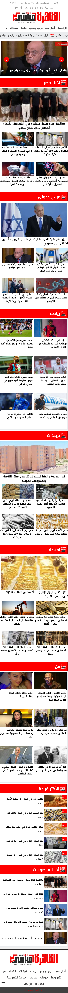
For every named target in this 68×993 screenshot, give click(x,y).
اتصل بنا (39, 983)
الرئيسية (62, 27)
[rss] (41, 7)
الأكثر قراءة (49, 789)
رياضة (23, 27)
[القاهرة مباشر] (36, 17)
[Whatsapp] (36, 7)
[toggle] (3, 28)
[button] (6, 59)
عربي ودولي (36, 27)
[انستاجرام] (31, 7)
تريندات (14, 27)
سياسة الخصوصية (17, 977)
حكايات (33, 977)
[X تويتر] (26, 7)
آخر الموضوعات (46, 870)
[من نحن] (46, 7)
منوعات (44, 977)
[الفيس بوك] (21, 7)
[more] (51, 7)
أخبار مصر (50, 27)
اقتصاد (54, 550)
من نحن (28, 983)
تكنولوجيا (56, 977)
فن (57, 666)
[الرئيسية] (16, 7)
